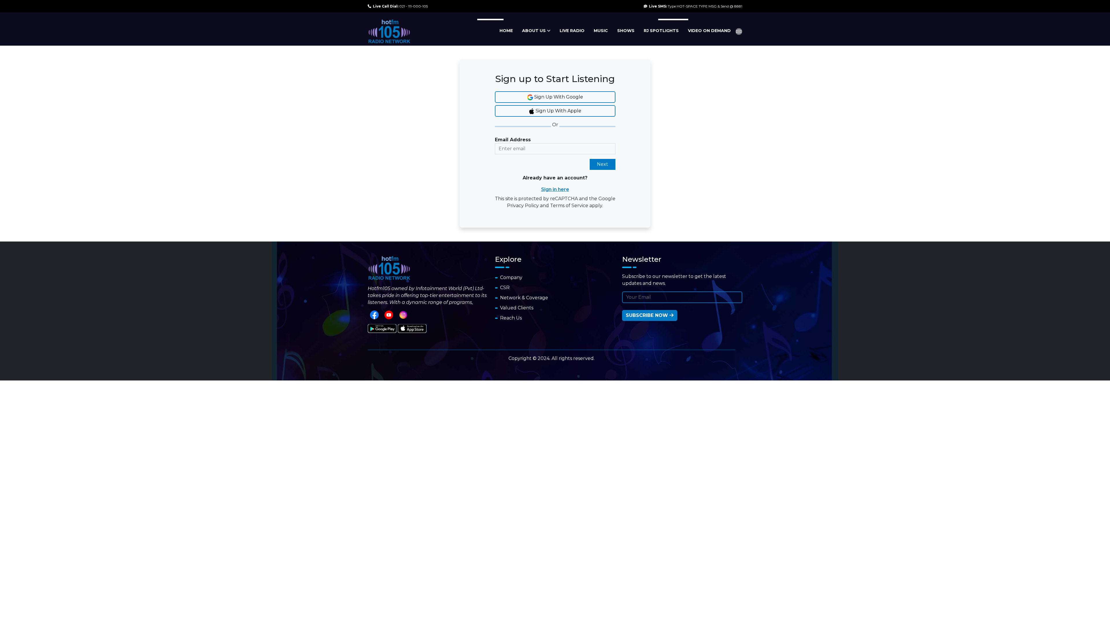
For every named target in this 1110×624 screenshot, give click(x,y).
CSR (504, 287)
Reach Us (510, 318)
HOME (506, 30)
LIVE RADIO (572, 30)
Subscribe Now (647, 315)
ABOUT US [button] (534, 30)
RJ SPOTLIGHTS (661, 30)
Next (602, 164)
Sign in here (555, 189)
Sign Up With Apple (557, 111)
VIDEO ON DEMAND (709, 30)
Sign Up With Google (558, 97)
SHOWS (625, 30)
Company (510, 277)
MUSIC (601, 30)
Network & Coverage (523, 297)
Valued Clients (515, 308)
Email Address (513, 139)
